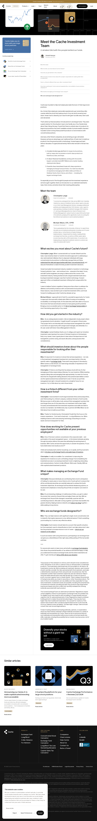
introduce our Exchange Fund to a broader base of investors (64, 452)
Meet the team (44, 64)
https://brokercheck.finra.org (63, 778)
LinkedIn (82, 737)
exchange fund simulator (80, 548)
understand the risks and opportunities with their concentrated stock (62, 262)
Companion (64, 734)
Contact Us (64, 745)
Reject (15, 813)
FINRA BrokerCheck (57, 766)
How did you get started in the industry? (51, 72)
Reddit (81, 740)
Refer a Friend (65, 748)
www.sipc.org (7, 778)
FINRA (49, 775)
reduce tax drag (76, 503)
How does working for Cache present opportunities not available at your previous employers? (62, 87)
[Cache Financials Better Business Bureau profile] (84, 745)
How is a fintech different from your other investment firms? (56, 82)
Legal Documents (69, 766)
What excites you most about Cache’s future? (53, 68)
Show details (10, 808)
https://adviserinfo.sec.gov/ (18, 779)
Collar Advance (26, 740)
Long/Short (25, 737)
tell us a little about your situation (66, 555)
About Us (63, 743)
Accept (40, 813)
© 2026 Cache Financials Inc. (12, 766)
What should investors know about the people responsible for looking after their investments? (62, 77)
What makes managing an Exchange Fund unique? (54, 91)
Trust (39, 6)
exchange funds (56, 361)
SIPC (80, 775)
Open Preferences (26, 813)
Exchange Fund (26, 734)
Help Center (64, 740)
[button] (25, 6)
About (55, 6)
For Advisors (25, 743)
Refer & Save (46, 6)
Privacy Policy (79, 766)
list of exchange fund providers (76, 306)
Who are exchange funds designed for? (52, 95)
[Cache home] (3, 6)
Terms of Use (89, 766)
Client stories (65, 737)
